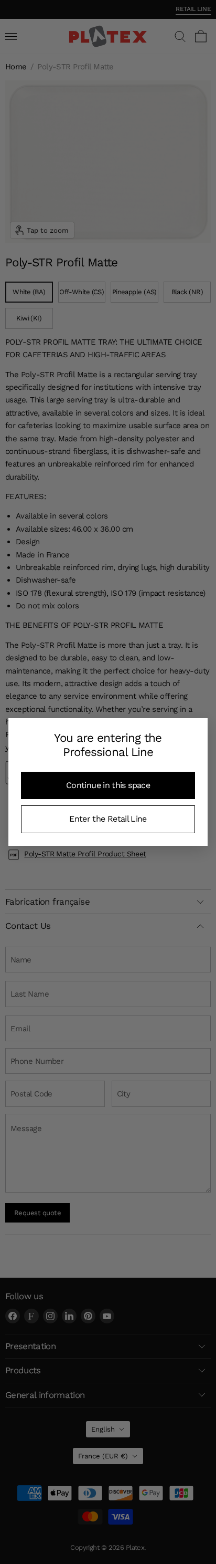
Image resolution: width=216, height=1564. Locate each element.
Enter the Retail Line (108, 819)
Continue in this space (108, 785)
